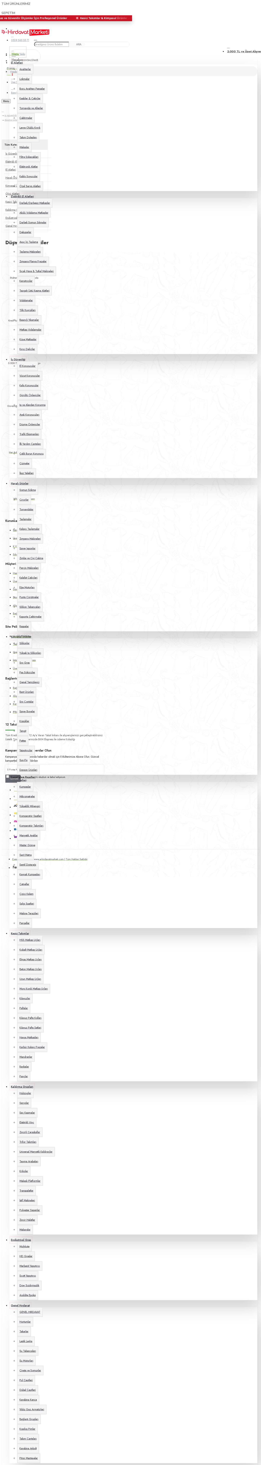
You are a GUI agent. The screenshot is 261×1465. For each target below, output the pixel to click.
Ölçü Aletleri (12, 194)
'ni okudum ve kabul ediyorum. (38, 777)
